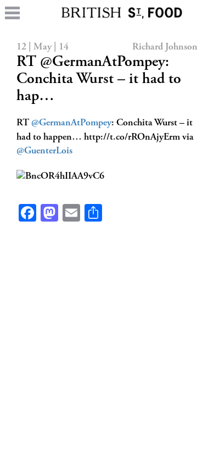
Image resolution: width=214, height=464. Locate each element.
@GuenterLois (44, 151)
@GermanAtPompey (71, 123)
